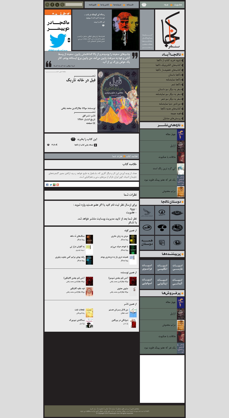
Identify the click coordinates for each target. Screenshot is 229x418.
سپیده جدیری (80, 250)
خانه (130, 4)
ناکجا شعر (176, 84)
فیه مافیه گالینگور (77, 288)
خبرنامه (92, 4)
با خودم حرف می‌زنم (119, 246)
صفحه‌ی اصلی (135, 409)
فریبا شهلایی (70, 66)
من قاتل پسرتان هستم (118, 310)
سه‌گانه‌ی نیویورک (76, 320)
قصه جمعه (176, 113)
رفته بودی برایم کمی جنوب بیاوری (69, 257)
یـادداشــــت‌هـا (147, 41)
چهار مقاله (170, 134)
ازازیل (172, 145)
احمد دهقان (124, 313)
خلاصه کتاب (132, 156)
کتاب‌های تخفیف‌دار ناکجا (168, 70)
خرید (103, 25)
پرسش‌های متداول (172, 118)
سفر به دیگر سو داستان (169, 89)
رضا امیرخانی (80, 313)
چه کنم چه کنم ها (59, 66)
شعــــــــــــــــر (52, 72)
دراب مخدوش (168, 191)
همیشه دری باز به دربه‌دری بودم (114, 257)
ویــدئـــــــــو (147, 47)
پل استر (125, 324)
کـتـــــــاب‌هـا (147, 35)
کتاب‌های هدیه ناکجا (171, 108)
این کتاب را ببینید (99, 22)
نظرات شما (117, 156)
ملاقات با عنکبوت (166, 157)
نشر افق (86, 116)
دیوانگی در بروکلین (120, 320)
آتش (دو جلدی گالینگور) (74, 278)
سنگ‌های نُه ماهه (77, 236)
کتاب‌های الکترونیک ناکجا (168, 65)
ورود (166, 4)
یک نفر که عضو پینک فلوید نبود (159, 180)
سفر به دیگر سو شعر (171, 99)
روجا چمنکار (124, 240)
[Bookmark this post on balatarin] (54, 186)
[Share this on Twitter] (51, 186)
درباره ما (117, 4)
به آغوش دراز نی (77, 246)
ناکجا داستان (174, 75)
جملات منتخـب (147, 44)
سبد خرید (144, 4)
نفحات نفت (79, 310)
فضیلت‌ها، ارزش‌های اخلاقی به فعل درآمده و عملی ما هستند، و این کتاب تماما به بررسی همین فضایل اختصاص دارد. (91, 38)
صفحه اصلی (62, 72)
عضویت (178, 4)
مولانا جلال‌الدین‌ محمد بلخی (74, 108)
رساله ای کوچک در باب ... (94, 15)
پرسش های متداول (123, 409)
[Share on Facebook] (47, 186)
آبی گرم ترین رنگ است (164, 168)
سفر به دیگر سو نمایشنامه (168, 94)
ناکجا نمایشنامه (173, 79)
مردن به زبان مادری (119, 236)
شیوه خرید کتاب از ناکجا (169, 60)
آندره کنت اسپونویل (92, 18)
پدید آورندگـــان (147, 38)
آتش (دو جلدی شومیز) (118, 278)
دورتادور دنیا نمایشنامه (170, 104)
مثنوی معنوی (122, 288)
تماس (104, 4)
